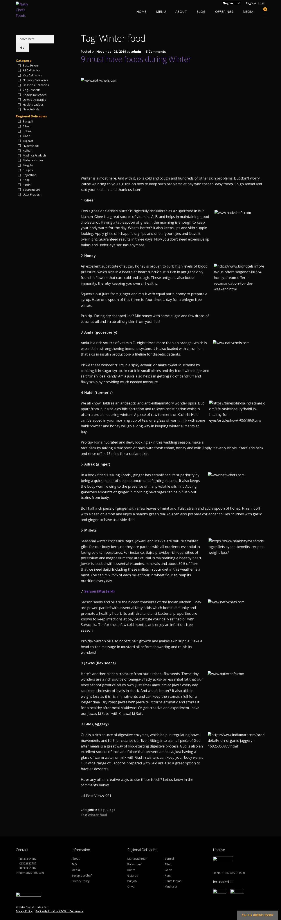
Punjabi (28, 170)
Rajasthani (30, 175)
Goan (26, 136)
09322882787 (27, 863)
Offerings (224, 11)
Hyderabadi (31, 146)
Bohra (27, 131)
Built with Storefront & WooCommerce (59, 911)
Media (248, 11)
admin (136, 51)
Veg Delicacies (32, 75)
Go (22, 47)
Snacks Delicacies (35, 95)
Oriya (131, 886)
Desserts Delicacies (36, 85)
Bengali (28, 121)
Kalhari (27, 151)
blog (101, 810)
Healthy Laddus (33, 104)
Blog (200, 11)
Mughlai (28, 165)
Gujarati (28, 141)
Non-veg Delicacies (35, 80)
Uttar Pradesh (32, 194)
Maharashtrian (33, 160)
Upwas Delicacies (34, 100)
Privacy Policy (81, 881)
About (181, 11)
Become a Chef (82, 875)
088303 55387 (27, 859)
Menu (161, 11)
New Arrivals (31, 109)
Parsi (168, 875)
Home (141, 11)
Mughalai (171, 886)
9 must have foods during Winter (136, 59)
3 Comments (156, 51)
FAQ (74, 864)
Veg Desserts (32, 90)
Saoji (26, 180)
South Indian (31, 190)
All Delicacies (31, 70)
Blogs (110, 810)
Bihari (27, 126)
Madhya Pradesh (34, 155)
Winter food (97, 815)
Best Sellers (31, 65)
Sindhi (27, 185)
